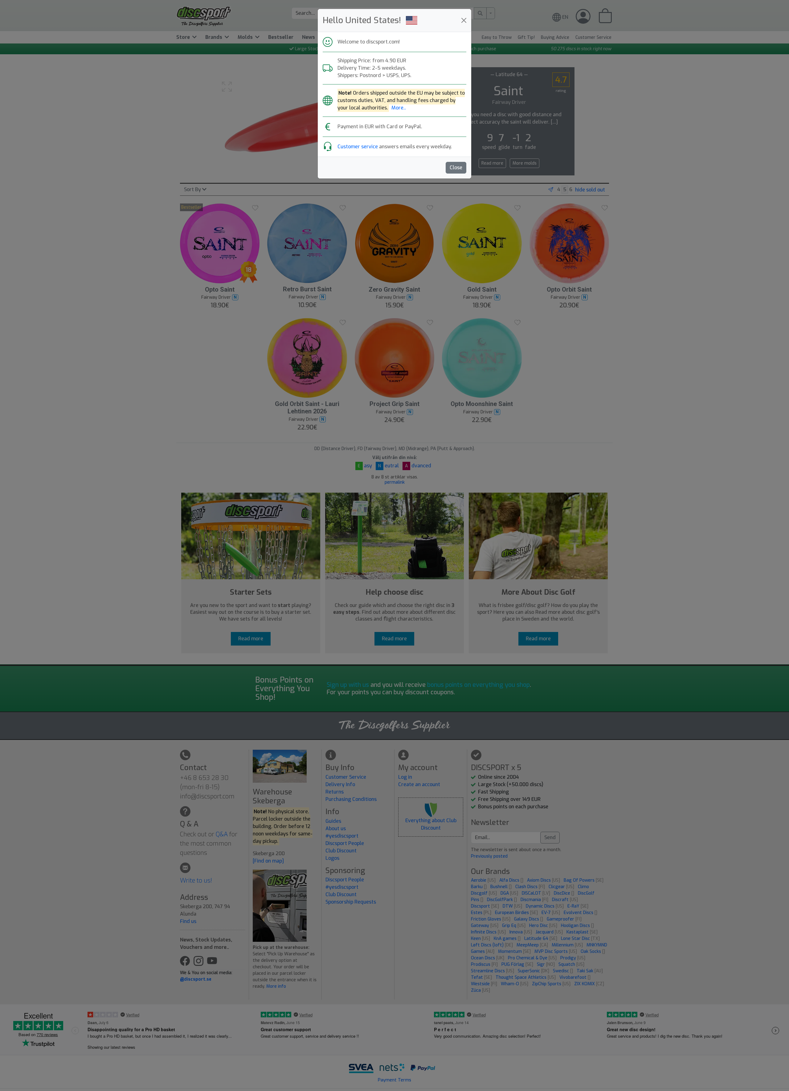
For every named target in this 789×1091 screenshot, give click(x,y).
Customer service (357, 146)
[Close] (464, 20)
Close (456, 167)
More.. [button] (398, 108)
